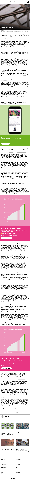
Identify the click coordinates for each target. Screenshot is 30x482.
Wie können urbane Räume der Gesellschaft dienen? (22, 448)
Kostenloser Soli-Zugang (4, 474)
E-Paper (2, 473)
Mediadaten (17, 474)
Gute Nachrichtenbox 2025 (19, 460)
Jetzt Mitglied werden (6, 237)
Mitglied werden (3, 471)
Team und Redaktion (18, 469)
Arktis (2, 460)
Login (2, 472)
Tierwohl (2, 463)
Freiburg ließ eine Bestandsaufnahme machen (13, 190)
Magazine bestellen (18, 459)
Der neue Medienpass (4, 469)
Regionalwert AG (13, 288)
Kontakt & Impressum (18, 473)
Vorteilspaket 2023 (18, 463)
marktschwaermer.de (21, 379)
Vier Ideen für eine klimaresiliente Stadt (5, 432)
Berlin (20, 250)
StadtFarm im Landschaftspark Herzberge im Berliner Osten (14, 59)
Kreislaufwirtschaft (3, 464)
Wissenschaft (3, 459)
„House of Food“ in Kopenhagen (18, 298)
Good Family (17, 471)
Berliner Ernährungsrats (11, 284)
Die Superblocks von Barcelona (22, 432)
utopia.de (11, 152)
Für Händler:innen (18, 464)
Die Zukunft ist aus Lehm (6, 448)
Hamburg (15, 250)
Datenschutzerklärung (18, 472)
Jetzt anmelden (5, 143)
